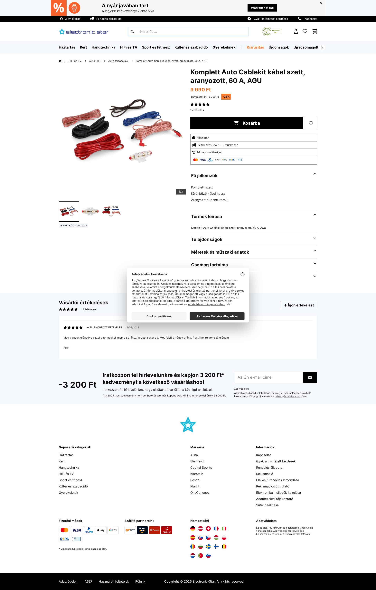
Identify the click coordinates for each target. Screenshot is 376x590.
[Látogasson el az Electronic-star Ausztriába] (200, 528)
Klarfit (194, 486)
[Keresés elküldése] (132, 31)
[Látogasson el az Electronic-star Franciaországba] (216, 528)
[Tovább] (322, 47)
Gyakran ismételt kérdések (271, 18)
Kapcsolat (311, 18)
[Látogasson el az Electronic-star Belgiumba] (224, 546)
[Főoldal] (64, 60)
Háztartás (66, 455)
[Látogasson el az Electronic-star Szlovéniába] (208, 555)
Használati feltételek (114, 581)
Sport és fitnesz (70, 480)
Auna (194, 455)
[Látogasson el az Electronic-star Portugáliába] (200, 555)
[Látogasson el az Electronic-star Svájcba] (208, 528)
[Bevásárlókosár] (314, 31)
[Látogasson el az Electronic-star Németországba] (192, 528)
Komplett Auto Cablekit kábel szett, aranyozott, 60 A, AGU (171, 60)
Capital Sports (201, 467)
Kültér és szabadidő (73, 486)
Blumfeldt (197, 461)
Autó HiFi (95, 60)
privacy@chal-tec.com (287, 396)
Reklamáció (264, 474)
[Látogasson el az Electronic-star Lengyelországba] (224, 537)
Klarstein (196, 474)
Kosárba (251, 123)
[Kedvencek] (305, 31)
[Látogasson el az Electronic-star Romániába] (192, 546)
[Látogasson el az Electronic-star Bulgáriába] (200, 546)
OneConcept (199, 493)
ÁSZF (88, 581)
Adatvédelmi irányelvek (286, 531)
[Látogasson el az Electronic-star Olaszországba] (224, 528)
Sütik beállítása (267, 505)
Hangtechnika (69, 467)
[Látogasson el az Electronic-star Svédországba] (208, 546)
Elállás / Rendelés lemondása (277, 480)
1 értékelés (197, 110)
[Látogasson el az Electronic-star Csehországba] (208, 537)
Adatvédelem (241, 388)
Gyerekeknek (68, 493)
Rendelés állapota (269, 467)
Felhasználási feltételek (269, 534)
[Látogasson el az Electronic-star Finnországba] (216, 546)
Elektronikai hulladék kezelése (278, 493)
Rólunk (140, 581)
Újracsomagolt (306, 47)
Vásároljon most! (262, 7)
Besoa (194, 480)
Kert (62, 461)
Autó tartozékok (118, 60)
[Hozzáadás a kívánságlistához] (311, 123)
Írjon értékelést (300, 305)
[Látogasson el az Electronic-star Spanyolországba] (192, 537)
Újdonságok (279, 47)
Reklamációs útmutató (272, 486)
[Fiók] (296, 31)
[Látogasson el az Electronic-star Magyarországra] (216, 537)
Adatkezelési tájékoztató (274, 499)
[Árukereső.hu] (271, 31)
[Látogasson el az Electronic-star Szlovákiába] (200, 537)
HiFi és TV (75, 60)
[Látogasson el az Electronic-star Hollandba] (192, 555)
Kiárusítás (255, 47)
